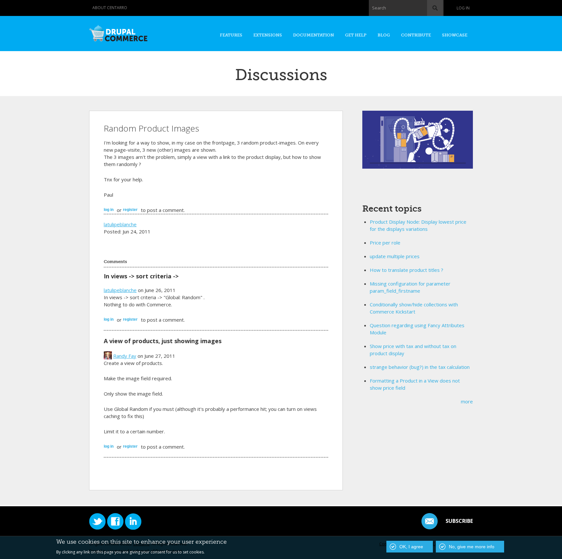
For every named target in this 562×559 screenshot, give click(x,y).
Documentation (313, 35)
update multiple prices (395, 256)
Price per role (385, 242)
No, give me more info (471, 546)
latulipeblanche (120, 224)
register (130, 209)
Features (231, 35)
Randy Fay (124, 356)
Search (379, 8)
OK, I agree (411, 546)
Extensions (267, 35)
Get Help (356, 35)
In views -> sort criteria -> (141, 276)
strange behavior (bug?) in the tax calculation (420, 367)
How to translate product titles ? (406, 270)
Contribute (416, 35)
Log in (463, 8)
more (467, 401)
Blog (384, 35)
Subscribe (459, 520)
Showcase (454, 35)
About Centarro (109, 7)
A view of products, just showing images (162, 341)
